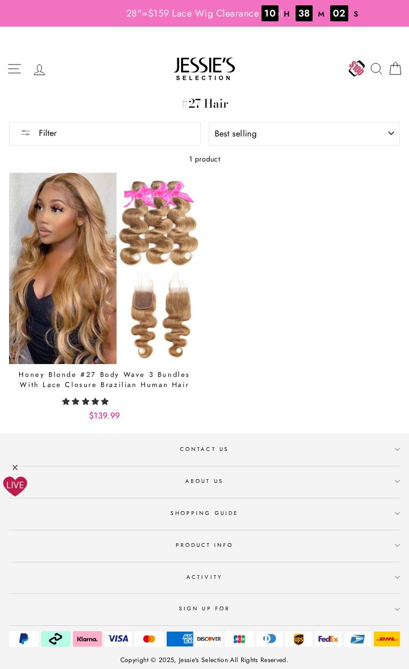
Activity (204, 577)
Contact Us (204, 449)
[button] (86, 401)
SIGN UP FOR (204, 608)
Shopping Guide (204, 513)
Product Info (205, 545)
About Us (204, 481)
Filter (46, 133)
